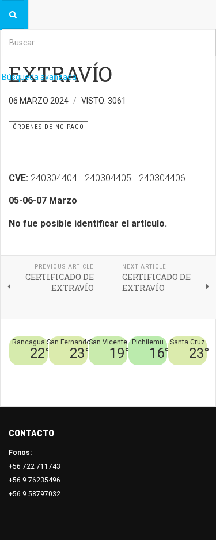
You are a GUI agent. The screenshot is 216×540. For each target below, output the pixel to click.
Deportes (94, 372)
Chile (67, 372)
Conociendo (34, 372)
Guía (199, 372)
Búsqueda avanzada (39, 77)
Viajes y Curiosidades (151, 372)
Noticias (193, 385)
